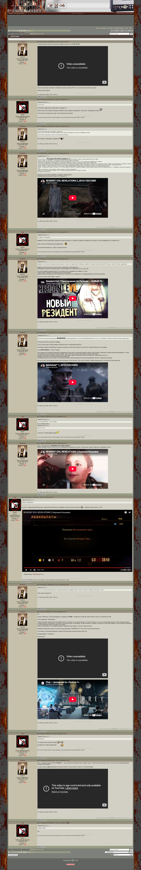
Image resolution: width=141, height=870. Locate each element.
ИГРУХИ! (32, 33)
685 (52, 497)
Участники (110, 28)
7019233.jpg (35, 574)
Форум (10, 33)
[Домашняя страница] (44, 96)
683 (65, 416)
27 (29, 30)
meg (22, 99)
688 (65, 733)
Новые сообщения (101, 28)
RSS (131, 13)
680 (68, 232)
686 (68, 584)
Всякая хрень (25, 33)
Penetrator (22, 32)
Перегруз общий (17, 33)
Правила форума (119, 28)
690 (68, 822)
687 (65, 611)
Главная (11, 13)
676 (68, 41)
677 (68, 99)
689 (68, 760)
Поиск (126, 28)
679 (68, 153)
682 (68, 332)
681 (68, 258)
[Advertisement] (70, 20)
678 (68, 126)
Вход (23, 13)
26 (27, 30)
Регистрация (17, 13)
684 (65, 443)
